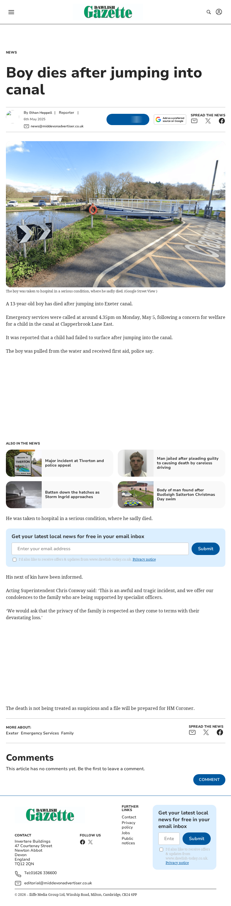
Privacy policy (128, 825)
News (11, 52)
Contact (129, 817)
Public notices (128, 841)
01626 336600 (44, 873)
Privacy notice (144, 559)
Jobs (126, 833)
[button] (11, 12)
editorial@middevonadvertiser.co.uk (58, 883)
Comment (209, 779)
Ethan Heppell (40, 112)
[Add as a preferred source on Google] (170, 119)
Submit (205, 549)
